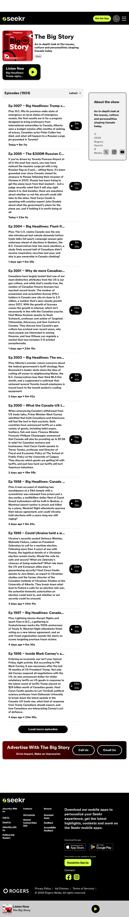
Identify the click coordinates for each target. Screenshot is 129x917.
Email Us (109, 750)
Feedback (48, 822)
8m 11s (77, 126)
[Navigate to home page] (14, 18)
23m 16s (76, 310)
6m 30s (76, 629)
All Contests (29, 815)
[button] (33, 909)
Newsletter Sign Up (78, 862)
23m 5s (76, 186)
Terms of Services (83, 888)
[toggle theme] (116, 18)
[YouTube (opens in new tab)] (122, 152)
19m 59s (76, 439)
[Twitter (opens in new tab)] (106, 152)
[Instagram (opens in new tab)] (114, 152)
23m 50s (76, 686)
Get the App (102, 18)
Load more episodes (43, 729)
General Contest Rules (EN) (30, 822)
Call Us (83, 750)
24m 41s (76, 569)
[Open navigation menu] (124, 19)
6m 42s (77, 377)
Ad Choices (62, 888)
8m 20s (77, 503)
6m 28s (77, 245)
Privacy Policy (43, 888)
